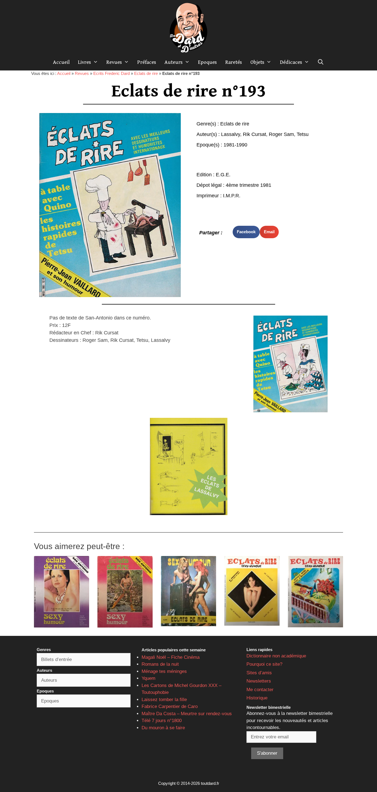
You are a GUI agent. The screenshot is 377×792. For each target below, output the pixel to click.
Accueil (61, 62)
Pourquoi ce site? (264, 664)
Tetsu (303, 134)
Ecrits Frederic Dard (111, 73)
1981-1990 (235, 145)
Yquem (148, 678)
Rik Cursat (254, 134)
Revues (114, 62)
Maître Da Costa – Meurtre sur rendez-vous (187, 713)
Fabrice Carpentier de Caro (170, 706)
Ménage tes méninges (164, 671)
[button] (246, 232)
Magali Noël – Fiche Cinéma (171, 657)
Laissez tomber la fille (164, 699)
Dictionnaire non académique (276, 656)
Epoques (207, 62)
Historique (256, 698)
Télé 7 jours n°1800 (162, 720)
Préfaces (146, 62)
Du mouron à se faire (163, 727)
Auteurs (173, 62)
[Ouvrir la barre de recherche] (320, 62)
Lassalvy (230, 134)
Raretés (233, 62)
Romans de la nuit (160, 664)
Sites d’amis (259, 672)
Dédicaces (291, 62)
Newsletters (258, 681)
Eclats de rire (146, 73)
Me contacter (260, 689)
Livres (84, 62)
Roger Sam (281, 134)
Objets (257, 62)
